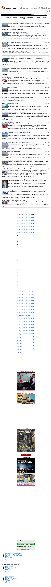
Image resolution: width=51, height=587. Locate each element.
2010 (18, 318)
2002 (18, 342)
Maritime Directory (8, 582)
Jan (19, 214)
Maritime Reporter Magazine (10, 575)
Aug (31, 214)
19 (17, 273)
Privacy (6, 558)
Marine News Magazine (9, 576)
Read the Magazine (26, 454)
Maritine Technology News (10, 567)
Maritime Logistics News (10, 566)
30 (17, 290)
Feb (21, 214)
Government (30, 17)
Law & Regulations (25, 18)
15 (17, 267)
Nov (19, 219)
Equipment (37, 17)
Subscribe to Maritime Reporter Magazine (13, 553)
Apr (24, 214)
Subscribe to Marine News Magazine (12, 554)
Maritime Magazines (9, 579)
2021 (18, 229)
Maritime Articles (8, 560)
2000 (18, 348)
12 (17, 263)
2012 (18, 312)
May (26, 214)
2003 (18, 339)
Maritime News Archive (9, 559)
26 (17, 284)
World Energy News (9, 568)
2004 (18, 336)
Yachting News (8, 570)
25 (17, 282)
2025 (18, 217)
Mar (23, 214)
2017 (18, 297)
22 (17, 278)
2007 (18, 327)
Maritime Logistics (8, 577)
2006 (18, 330)
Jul (29, 214)
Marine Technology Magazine (11, 578)
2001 (18, 345)
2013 (18, 309)
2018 (18, 294)
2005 (18, 333)
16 (17, 269)
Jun (28, 214)
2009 (18, 321)
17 (17, 270)
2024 (18, 220)
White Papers (7, 580)
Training (44, 17)
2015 (18, 303)
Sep (33, 217)
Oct (17, 219)
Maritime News (8, 556)
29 (17, 288)
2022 (18, 226)
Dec (21, 219)
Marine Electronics (8, 571)
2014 (18, 306)
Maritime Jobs (7, 569)
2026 (18, 214)
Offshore (15, 17)
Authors (6, 562)
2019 (18, 291)
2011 (17, 315)
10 (17, 260)
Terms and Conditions (9, 557)
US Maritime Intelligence (10, 581)
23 (17, 279)
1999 (18, 350)
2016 (18, 300)
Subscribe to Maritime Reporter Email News (13, 555)
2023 (18, 223)
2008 (18, 324)
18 (17, 272)
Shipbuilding (8, 17)
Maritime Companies (9, 583)
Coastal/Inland (22, 17)
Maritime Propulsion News (10, 572)
